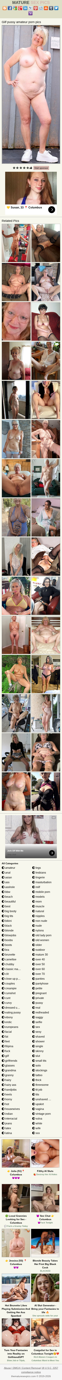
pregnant (40, 993)
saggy (39, 1017)
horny (8, 1099)
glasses (9, 1065)
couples (9, 983)
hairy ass (10, 1084)
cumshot (10, 993)
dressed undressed (16, 1007)
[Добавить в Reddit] (41, 8)
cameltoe (10, 959)
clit (6, 973)
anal (7, 872)
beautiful (10, 901)
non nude (41, 920)
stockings (41, 1070)
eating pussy (12, 1012)
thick (38, 1080)
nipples (40, 916)
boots (8, 944)
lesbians (40, 872)
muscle (39, 906)
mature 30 (41, 954)
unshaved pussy (45, 1099)
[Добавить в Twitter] (56, 8)
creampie (10, 988)
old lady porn (43, 935)
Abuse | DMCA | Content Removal (22, 1368)
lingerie (40, 877)
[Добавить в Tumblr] (51, 8)
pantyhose (41, 983)
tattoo (38, 1075)
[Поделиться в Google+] (20, 8)
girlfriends (10, 1060)
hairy (7, 1080)
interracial (10, 1118)
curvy (8, 1002)
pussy (39, 1002)
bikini (8, 920)
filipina (8, 1046)
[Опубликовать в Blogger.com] (5, 8)
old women (42, 940)
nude (38, 925)
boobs (8, 940)
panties (40, 978)
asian (8, 877)
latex (7, 1128)
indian (8, 1113)
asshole (9, 887)
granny (9, 1075)
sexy (38, 1031)
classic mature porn (16, 969)
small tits (40, 1060)
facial (8, 1031)
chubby (9, 964)
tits (37, 1094)
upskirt (39, 1104)
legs (38, 867)
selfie (38, 1022)
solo (38, 1065)
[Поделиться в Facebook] (10, 8)
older (38, 944)
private (39, 998)
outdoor (40, 949)
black (8, 925)
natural (39, 911)
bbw (7, 891)
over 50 (40, 964)
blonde (9, 930)
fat (6, 1036)
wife (38, 1128)
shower (40, 1041)
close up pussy (13, 978)
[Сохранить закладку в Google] (15, 8)
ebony (8, 1017)
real (37, 1007)
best (7, 906)
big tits (8, 916)
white (38, 1123)
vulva (38, 1118)
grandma (10, 1070)
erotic (8, 1022)
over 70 (40, 973)
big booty (10, 911)
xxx (37, 1133)
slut (37, 1055)
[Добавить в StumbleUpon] (46, 8)
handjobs (10, 1089)
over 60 (40, 969)
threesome (42, 1084)
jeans (8, 1123)
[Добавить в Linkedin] (25, 8)
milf (37, 887)
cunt (7, 998)
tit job (38, 1089)
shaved (40, 1036)
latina (8, 1133)
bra (6, 949)
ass (6, 882)
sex (37, 1026)
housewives (12, 1108)
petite (38, 988)
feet (7, 1041)
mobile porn (42, 891)
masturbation (43, 882)
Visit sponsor (41, 168)
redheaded (42, 1012)
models (40, 896)
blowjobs (10, 935)
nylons (39, 930)
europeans (11, 1026)
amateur (9, 867)
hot (6, 1104)
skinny (39, 1051)
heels (8, 1094)
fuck (7, 1051)
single (39, 1046)
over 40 (40, 959)
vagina (39, 1108)
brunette (9, 954)
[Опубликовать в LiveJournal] (30, 8)
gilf (6, 1055)
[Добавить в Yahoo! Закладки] (30, 13)
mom (38, 901)
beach (8, 896)
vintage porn (43, 1113)
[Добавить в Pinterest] (36, 8)
